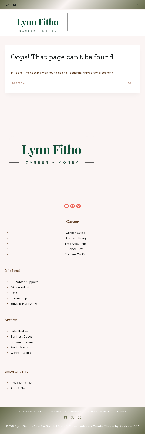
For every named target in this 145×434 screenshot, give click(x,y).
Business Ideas (21, 336)
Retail (15, 293)
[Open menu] (136, 23)
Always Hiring (75, 238)
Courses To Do (75, 254)
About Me (18, 388)
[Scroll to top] (136, 419)
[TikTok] (8, 5)
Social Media (20, 347)
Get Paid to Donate (65, 411)
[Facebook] (65, 417)
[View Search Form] (138, 4)
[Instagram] (79, 417)
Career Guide (75, 233)
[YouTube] (15, 5)
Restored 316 (129, 426)
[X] (72, 417)
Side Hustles (19, 331)
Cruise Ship (19, 298)
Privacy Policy (21, 382)
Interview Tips (75, 243)
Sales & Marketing (24, 303)
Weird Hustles (21, 353)
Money (121, 411)
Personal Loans (22, 342)
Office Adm (19, 287)
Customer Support (24, 282)
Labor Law (76, 249)
